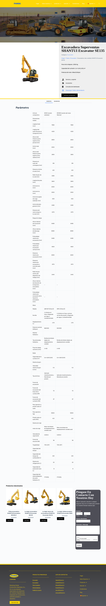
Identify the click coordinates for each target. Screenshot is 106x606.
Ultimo (85, 515)
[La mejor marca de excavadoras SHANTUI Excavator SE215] (48, 498)
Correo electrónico (82, 518)
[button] (99, 3)
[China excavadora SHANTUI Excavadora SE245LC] (14, 498)
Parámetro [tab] (48, 101)
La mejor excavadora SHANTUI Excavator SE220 (31, 513)
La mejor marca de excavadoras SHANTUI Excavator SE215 (48, 513)
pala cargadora (36, 585)
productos (57, 3)
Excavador (70, 55)
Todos (67, 58)
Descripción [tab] (57, 101)
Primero (78, 515)
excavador (35, 580)
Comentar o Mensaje (82, 524)
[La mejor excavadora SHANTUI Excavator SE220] (31, 498)
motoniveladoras (36, 587)
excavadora (35, 582)
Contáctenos (75, 3)
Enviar (79, 545)
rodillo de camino (37, 590)
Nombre (79, 511)
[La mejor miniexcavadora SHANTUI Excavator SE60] (65, 498)
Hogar (63, 58)
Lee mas (9, 520)
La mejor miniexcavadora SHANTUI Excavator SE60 (64, 512)
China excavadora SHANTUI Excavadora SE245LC (13, 513)
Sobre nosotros (46, 3)
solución (66, 3)
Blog (83, 3)
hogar (37, 3)
